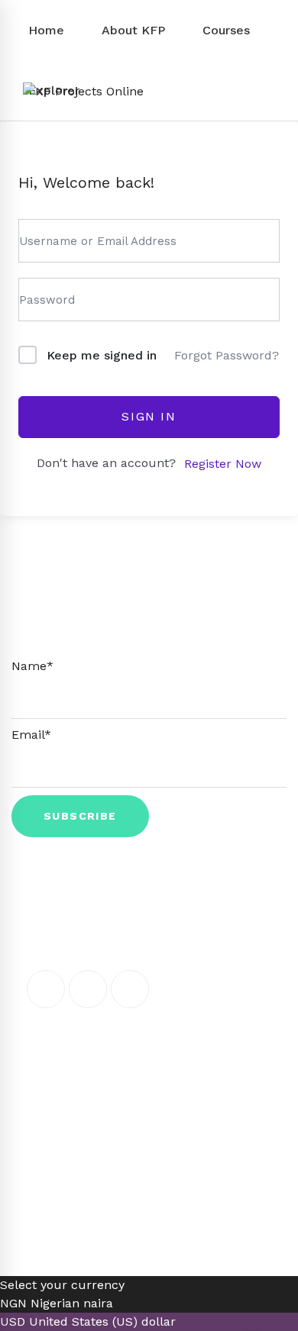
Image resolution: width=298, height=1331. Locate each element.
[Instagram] (130, 989)
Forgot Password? (226, 355)
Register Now (222, 463)
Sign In (148, 416)
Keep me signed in (102, 355)
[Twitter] (88, 989)
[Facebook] (46, 989)
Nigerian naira (72, 1303)
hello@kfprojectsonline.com (140, 1073)
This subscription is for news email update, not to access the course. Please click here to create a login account (149, 624)
